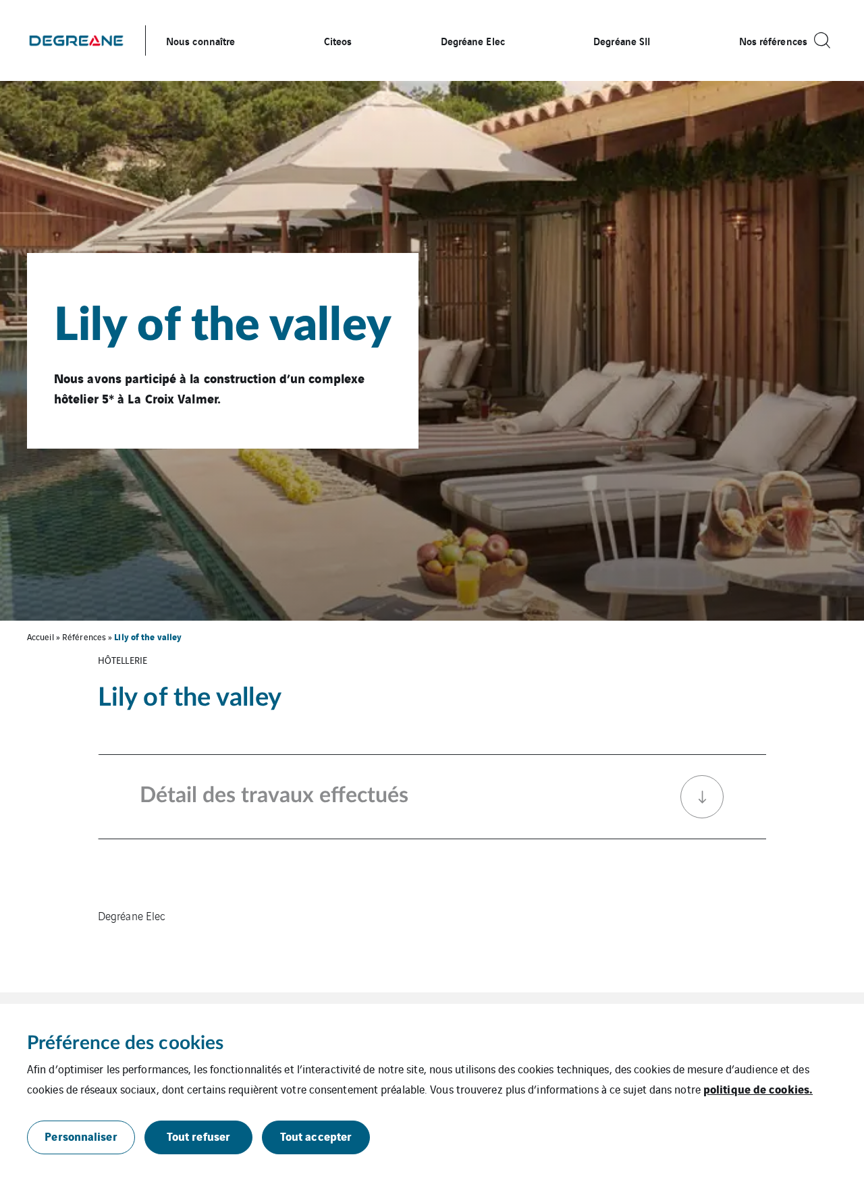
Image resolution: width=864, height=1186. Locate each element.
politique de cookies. (758, 1088)
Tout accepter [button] (316, 1135)
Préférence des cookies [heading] (125, 1043)
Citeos (338, 40)
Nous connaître (200, 40)
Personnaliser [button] (81, 1135)
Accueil (40, 636)
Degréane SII (621, 40)
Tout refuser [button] (198, 1135)
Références (84, 636)
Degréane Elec (473, 40)
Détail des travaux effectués (274, 795)
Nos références (773, 40)
